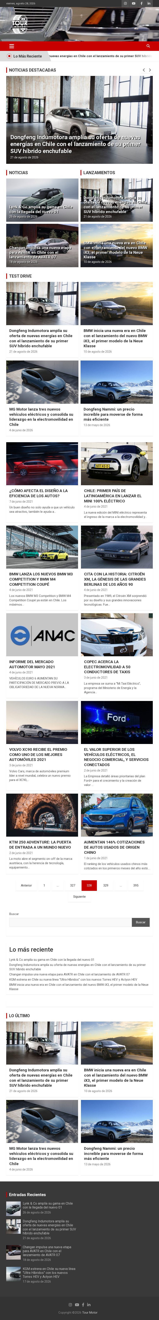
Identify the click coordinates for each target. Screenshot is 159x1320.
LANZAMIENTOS (99, 172)
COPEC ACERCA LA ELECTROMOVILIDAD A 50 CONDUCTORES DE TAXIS (107, 666)
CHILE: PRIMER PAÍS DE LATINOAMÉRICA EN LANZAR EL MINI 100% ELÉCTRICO (113, 495)
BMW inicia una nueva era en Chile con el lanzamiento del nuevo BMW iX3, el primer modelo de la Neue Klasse (115, 250)
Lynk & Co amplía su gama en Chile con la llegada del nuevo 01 (41, 209)
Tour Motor (90, 1312)
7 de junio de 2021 (21, 501)
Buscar (14, 914)
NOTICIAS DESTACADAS (32, 70)
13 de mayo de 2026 (97, 425)
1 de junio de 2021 (96, 858)
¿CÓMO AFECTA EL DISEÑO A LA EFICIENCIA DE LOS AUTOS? (38, 493)
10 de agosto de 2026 (98, 262)
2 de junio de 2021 (96, 770)
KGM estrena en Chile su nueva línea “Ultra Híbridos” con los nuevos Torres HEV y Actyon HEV (73, 979)
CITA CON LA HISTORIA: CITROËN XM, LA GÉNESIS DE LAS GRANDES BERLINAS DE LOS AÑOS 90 (115, 579)
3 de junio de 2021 (96, 677)
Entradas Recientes (27, 1194)
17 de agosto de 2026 (37, 1281)
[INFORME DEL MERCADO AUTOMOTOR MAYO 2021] (42, 634)
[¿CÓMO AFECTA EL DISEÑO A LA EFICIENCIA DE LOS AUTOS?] (42, 463)
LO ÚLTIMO (19, 1015)
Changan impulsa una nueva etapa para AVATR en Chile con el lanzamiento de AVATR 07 (75, 148)
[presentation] (144, 70)
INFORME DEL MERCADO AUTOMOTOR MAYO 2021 (32, 664)
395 (135, 885)
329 (105, 885)
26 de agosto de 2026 (23, 216)
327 (72, 885)
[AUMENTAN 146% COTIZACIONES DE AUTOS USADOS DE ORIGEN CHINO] (117, 815)
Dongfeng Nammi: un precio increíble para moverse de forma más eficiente (113, 414)
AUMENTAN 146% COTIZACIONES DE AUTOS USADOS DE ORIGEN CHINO (114, 847)
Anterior (26, 885)
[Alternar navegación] (11, 46)
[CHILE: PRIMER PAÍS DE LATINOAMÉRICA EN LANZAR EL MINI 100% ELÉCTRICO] (117, 463)
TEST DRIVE (20, 276)
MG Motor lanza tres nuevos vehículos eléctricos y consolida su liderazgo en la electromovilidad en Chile (41, 417)
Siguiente (79, 896)
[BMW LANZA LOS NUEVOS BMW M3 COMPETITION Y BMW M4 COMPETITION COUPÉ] (42, 547)
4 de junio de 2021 (96, 506)
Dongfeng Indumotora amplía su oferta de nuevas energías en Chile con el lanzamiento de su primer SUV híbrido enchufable (115, 204)
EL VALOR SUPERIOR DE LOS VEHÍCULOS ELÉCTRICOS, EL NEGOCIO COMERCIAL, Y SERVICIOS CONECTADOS (116, 757)
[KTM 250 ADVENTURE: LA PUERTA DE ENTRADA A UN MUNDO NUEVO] (42, 815)
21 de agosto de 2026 (98, 216)
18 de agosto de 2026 (24, 157)
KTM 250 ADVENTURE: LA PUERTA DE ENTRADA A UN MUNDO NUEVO (40, 845)
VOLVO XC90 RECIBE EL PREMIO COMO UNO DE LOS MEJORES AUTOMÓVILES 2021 (38, 754)
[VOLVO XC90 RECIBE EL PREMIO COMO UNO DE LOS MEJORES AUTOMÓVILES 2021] (42, 722)
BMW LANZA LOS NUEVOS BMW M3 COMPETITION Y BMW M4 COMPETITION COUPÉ (41, 579)
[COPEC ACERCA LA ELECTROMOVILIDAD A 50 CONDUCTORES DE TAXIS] (117, 634)
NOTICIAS (18, 172)
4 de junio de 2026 (21, 430)
